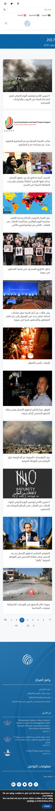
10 (28, 626)
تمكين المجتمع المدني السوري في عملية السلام (31, 702)
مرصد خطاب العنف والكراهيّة (38, 693)
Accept (47, 806)
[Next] (50, 620)
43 (16, 626)
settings (30, 801)
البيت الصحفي (44, 689)
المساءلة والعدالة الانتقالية (39, 697)
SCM (46, 45)
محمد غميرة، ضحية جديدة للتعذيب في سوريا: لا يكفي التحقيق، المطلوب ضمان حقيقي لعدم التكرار (32, 739)
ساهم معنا (48, 777)
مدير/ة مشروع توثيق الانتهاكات (38, 751)
